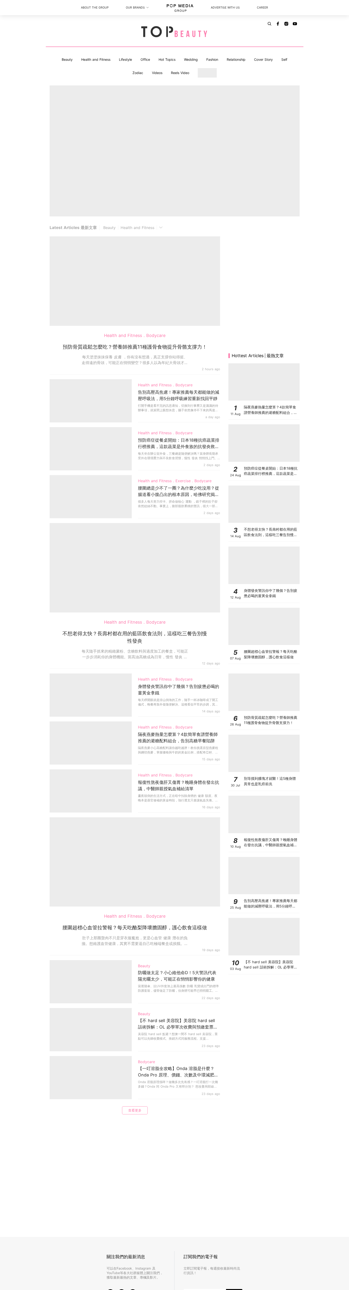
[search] (269, 24)
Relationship (236, 59)
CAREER (262, 7)
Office (145, 59)
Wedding (191, 59)
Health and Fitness (95, 59)
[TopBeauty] (174, 32)
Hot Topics (167, 59)
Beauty (67, 59)
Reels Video (180, 73)
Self (284, 59)
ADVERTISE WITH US (225, 7)
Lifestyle (125, 59)
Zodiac (137, 73)
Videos (157, 73)
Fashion (212, 59)
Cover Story (263, 59)
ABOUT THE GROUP (95, 7)
